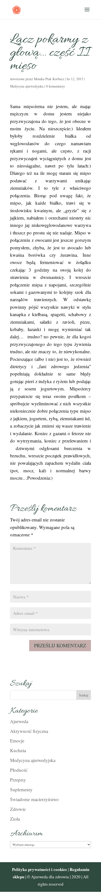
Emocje (17, 741)
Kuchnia (18, 750)
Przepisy (18, 780)
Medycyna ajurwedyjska (26, 86)
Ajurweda (19, 721)
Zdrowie (18, 809)
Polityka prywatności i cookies (39, 869)
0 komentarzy (55, 86)
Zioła (15, 819)
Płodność (18, 770)
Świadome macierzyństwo (34, 799)
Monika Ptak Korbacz (49, 79)
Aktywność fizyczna (29, 731)
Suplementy (21, 789)
